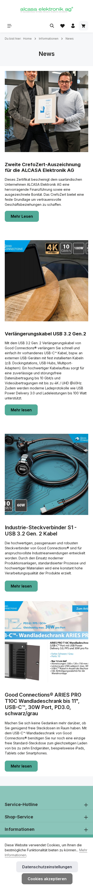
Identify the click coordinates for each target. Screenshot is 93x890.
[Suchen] (52, 26)
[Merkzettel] (62, 26)
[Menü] (9, 26)
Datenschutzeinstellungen (47, 866)
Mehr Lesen (22, 216)
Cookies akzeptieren (47, 878)
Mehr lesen (21, 410)
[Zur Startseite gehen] (46, 9)
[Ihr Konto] (73, 26)
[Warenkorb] (83, 26)
